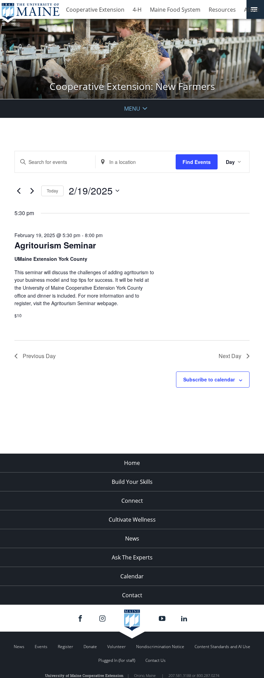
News (132, 538)
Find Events (197, 161)
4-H (137, 9)
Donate (90, 646)
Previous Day (39, 356)
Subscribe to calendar (209, 379)
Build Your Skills (132, 482)
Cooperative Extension (95, 9)
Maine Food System (175, 9)
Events (41, 646)
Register (65, 646)
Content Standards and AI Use (222, 646)
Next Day (230, 356)
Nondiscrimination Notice (160, 646)
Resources (222, 9)
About (252, 9)
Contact (132, 595)
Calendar (132, 576)
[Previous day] (18, 191)
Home (132, 463)
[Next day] (32, 191)
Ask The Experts (132, 557)
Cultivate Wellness (132, 519)
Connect (132, 500)
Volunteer (116, 646)
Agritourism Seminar (55, 245)
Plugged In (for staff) (116, 660)
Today (52, 190)
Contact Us (155, 660)
